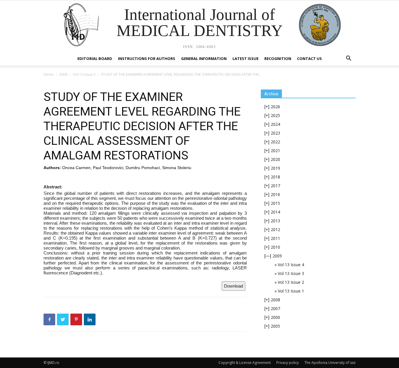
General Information (204, 58)
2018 (275, 177)
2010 (275, 247)
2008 (275, 299)
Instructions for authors (146, 58)
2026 (275, 106)
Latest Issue (246, 58)
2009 (63, 74)
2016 (275, 194)
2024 (275, 124)
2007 (275, 308)
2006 (275, 317)
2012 (275, 229)
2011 (275, 238)
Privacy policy (287, 362)
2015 (275, 203)
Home (49, 74)
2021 (275, 150)
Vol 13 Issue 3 (291, 273)
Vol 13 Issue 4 (291, 264)
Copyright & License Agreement (244, 362)
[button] (348, 59)
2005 (275, 326)
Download (233, 285)
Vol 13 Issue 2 (84, 74)
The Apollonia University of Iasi (329, 362)
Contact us (309, 58)
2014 (275, 212)
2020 (275, 159)
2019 (275, 168)
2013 (275, 220)
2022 (275, 142)
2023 (275, 133)
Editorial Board (94, 58)
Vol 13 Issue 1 (291, 291)
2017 (275, 185)
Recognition (277, 58)
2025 (275, 115)
